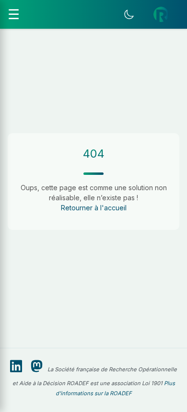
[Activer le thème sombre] (129, 14)
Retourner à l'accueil (94, 208)
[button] (161, 14)
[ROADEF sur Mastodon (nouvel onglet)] (37, 366)
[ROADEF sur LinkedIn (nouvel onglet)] (16, 366)
